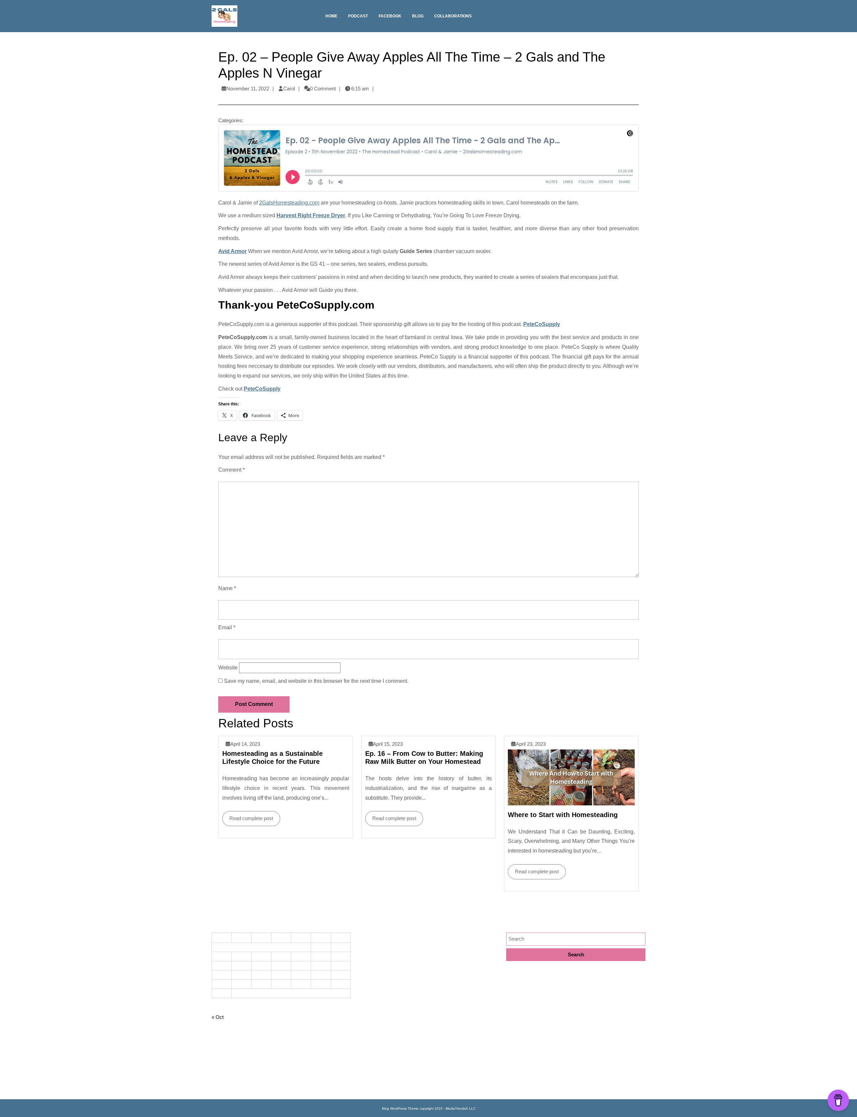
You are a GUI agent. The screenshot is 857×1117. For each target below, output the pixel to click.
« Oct (218, 1017)
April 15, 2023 (388, 744)
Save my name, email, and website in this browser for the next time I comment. (316, 681)
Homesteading (375, 981)
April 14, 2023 (245, 744)
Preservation (373, 1046)
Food (364, 959)
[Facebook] (642, 18)
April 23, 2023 (531, 744)
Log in (218, 1087)
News (365, 1025)
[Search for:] (575, 939)
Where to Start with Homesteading (563, 814)
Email (226, 627)
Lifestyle (368, 1003)
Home (331, 16)
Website (228, 667)
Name (227, 588)
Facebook (390, 16)
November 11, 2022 (247, 88)
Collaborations (453, 16)
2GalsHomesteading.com (289, 203)
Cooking (368, 938)
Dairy (365, 949)
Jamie (365, 992)
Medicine (369, 1014)
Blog (417, 16)
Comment (231, 470)
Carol (289, 88)
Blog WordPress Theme (400, 1108)
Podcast (358, 16)
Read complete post (247, 816)
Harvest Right (374, 970)
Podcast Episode (377, 1036)
